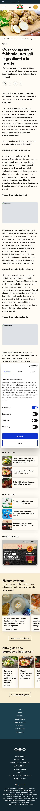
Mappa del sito (20, 779)
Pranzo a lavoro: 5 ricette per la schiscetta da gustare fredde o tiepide (24, 461)
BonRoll (20, 716)
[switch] (35, 414)
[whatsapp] (21, 83)
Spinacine (20, 725)
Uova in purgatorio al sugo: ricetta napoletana (23, 472)
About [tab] (33, 372)
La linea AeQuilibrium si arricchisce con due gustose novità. (24, 513)
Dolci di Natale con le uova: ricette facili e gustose (24, 483)
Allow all (20, 436)
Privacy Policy (20, 759)
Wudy (20, 712)
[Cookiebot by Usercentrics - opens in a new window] (29, 366)
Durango (20, 732)
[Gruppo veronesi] (20, 785)
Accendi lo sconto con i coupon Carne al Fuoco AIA (23, 525)
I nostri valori (16, 2)
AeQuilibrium (20, 719)
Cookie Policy (20, 756)
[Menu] (4, 7)
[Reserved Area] (35, 7)
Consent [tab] (7, 372)
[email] (15, 83)
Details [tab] (20, 372)
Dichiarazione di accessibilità (20, 776)
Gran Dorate (20, 729)
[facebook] (4, 83)
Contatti (20, 772)
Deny (20, 443)
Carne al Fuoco (20, 722)
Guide (4, 39)
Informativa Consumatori (20, 763)
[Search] (30, 7)
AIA (20, 709)
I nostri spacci (20, 769)
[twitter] (10, 83)
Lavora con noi (20, 766)
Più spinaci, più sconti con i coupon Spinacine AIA (23, 502)
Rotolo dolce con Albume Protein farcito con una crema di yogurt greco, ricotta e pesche (15, 622)
